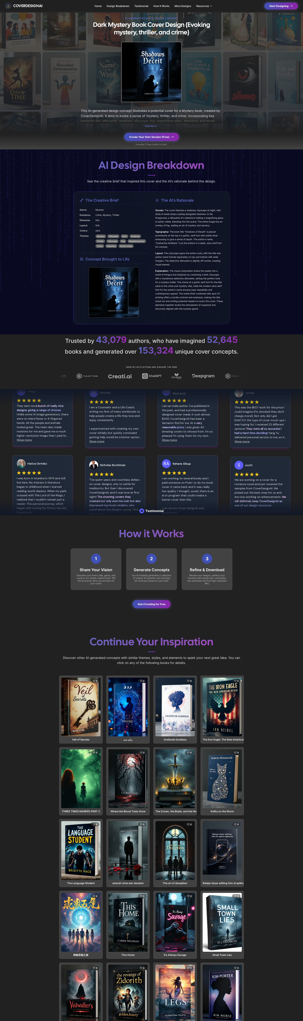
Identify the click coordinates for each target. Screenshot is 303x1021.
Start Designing (278, 6)
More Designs (183, 6)
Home (98, 6)
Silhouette (113, 236)
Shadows (135, 236)
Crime (100, 246)
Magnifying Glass (136, 241)
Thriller (100, 241)
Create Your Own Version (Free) (149, 137)
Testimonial (141, 6)
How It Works (161, 6)
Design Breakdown (118, 6)
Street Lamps (126, 246)
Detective (111, 246)
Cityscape (112, 241)
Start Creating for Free (152, 604)
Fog (123, 241)
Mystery (100, 236)
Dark (124, 236)
